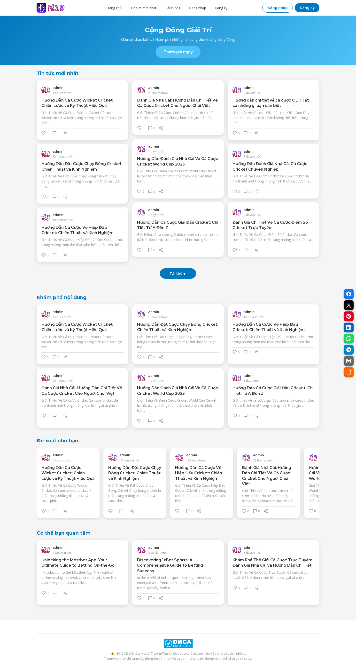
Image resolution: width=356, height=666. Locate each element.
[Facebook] (349, 294)
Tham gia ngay (178, 52)
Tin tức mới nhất (143, 8)
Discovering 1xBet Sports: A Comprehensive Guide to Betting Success (170, 565)
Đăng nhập (197, 8)
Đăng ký (221, 8)
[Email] (349, 361)
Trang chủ (114, 8)
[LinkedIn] (349, 327)
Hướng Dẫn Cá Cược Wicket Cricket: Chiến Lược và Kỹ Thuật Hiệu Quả (68, 473)
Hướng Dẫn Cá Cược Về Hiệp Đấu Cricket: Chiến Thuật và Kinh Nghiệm (198, 473)
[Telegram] (349, 350)
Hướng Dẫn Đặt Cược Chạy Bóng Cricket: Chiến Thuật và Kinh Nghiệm (134, 473)
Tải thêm (178, 273)
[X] (349, 305)
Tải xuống (172, 8)
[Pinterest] (349, 316)
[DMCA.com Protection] (178, 643)
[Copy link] (349, 372)
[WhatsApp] (349, 338)
